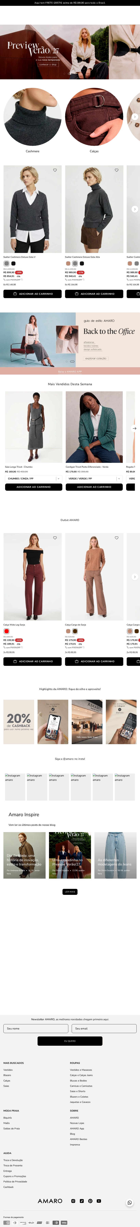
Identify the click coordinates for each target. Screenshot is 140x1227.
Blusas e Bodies (78, 1080)
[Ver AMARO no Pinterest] (90, 1201)
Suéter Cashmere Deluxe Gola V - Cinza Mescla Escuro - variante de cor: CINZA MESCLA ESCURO (4, 303)
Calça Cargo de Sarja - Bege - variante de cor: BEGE (128, 671)
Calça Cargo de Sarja (75, 624)
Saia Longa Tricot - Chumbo (18, 466)
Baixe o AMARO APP (70, 371)
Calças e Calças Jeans (81, 1075)
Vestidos (8, 1070)
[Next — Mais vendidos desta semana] (134, 428)
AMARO (74, 1117)
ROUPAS (75, 1063)
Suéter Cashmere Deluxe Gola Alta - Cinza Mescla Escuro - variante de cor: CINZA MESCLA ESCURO (66, 303)
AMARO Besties (78, 1139)
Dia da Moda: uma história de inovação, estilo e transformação (24, 860)
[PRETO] (13, 263)
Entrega (7, 1170)
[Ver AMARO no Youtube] (98, 1201)
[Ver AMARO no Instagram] (73, 1201)
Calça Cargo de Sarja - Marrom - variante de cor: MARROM (66, 671)
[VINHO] (6, 631)
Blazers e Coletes (79, 1096)
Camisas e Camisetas (81, 1086)
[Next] (134, 116)
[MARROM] (75, 631)
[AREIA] (68, 263)
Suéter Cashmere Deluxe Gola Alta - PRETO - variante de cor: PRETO (128, 303)
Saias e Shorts (77, 1091)
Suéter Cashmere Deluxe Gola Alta (82, 257)
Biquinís (7, 1117)
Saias (6, 1086)
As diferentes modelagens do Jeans (114, 862)
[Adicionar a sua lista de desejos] (56, 170)
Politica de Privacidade (15, 1181)
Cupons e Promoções (14, 1176)
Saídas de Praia (11, 1128)
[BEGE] (68, 631)
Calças (6, 1080)
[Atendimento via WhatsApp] (130, 1202)
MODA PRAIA (11, 1110)
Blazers (7, 1075)
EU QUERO (70, 1041)
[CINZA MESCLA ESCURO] (6, 263)
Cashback (8, 1187)
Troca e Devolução (13, 1160)
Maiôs (6, 1123)
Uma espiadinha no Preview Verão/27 (67, 862)
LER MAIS (70, 891)
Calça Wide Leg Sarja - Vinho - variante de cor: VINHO (4, 671)
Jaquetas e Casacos (80, 1102)
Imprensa (75, 1144)
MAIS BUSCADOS (13, 1063)
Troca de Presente (12, 1165)
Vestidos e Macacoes (81, 1070)
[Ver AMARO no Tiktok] (81, 1201)
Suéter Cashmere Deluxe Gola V (19, 257)
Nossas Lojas (77, 1123)
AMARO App (77, 1128)
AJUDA (7, 1153)
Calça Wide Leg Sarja (14, 624)
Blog (72, 1133)
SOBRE (74, 1110)
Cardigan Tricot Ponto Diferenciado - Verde (87, 466)
